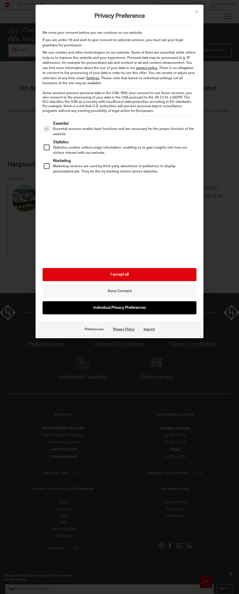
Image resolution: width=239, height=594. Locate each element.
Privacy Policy (123, 329)
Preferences (94, 329)
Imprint (149, 329)
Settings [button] (92, 78)
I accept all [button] (119, 274)
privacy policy (146, 68)
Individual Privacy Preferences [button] (119, 308)
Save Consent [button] (120, 291)
